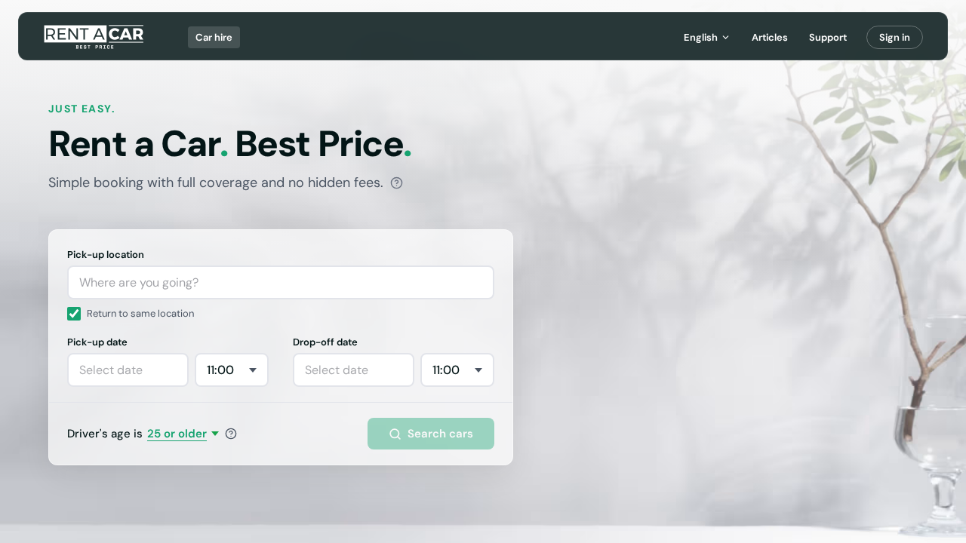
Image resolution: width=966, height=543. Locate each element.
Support (828, 37)
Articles (770, 37)
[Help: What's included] (396, 182)
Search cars (440, 433)
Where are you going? (138, 282)
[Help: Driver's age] (231, 434)
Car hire (213, 37)
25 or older (177, 433)
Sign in (894, 37)
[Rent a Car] (94, 37)
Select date (111, 370)
